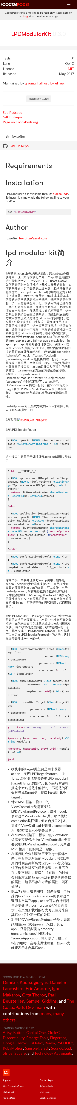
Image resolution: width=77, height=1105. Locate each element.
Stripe (8, 1053)
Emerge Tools (37, 1037)
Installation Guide (39, 98)
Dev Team (45, 1091)
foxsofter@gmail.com (33, 238)
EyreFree (57, 83)
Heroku (22, 1043)
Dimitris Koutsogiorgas (25, 982)
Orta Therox (34, 995)
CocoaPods (60, 194)
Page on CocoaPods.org (20, 122)
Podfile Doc (9, 1097)
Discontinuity (13, 1037)
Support (7, 1080)
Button (18, 1032)
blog (25, 16)
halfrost (43, 83)
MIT (71, 68)
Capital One (36, 1032)
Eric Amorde (38, 988)
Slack (45, 1048)
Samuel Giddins (41, 1001)
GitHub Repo (12, 117)
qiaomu (30, 83)
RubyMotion (13, 1048)
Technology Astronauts (53, 1053)
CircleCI (54, 1032)
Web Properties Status (13, 1085)
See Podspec (12, 112)
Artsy (7, 1032)
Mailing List (8, 1091)
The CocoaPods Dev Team (38, 1004)
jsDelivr (36, 1043)
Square (20, 1053)
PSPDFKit (65, 1043)
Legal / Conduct (48, 1097)
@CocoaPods (46, 1085)
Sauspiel (32, 1048)
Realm (50, 1043)
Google (9, 1043)
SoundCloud (61, 1048)
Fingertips (58, 1037)
